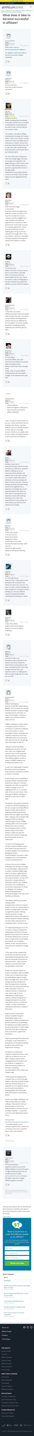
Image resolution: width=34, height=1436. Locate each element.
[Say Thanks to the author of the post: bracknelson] (7, 382)
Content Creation (6, 1386)
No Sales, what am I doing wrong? (14, 1307)
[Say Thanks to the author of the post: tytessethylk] (7, 245)
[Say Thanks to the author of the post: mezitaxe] (7, 288)
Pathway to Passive (7, 1413)
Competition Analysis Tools (9, 1403)
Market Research (6, 1380)
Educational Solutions (8, 1416)
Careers (4, 1335)
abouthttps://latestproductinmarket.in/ (16, 1122)
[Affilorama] (12, 6)
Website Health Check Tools (10, 1406)
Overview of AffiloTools (8, 1396)
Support (27, 3)
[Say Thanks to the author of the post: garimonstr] (7, 635)
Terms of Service (6, 1366)
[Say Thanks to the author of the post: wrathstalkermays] (7, 334)
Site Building (5, 1383)
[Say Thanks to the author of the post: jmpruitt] (7, 183)
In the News (6, 1339)
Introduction (5, 1377)
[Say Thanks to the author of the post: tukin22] (7, 509)
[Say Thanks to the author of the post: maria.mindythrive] (7, 61)
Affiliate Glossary (6, 1357)
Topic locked (7, 1217)
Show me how (17, 1263)
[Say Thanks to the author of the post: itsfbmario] (7, 680)
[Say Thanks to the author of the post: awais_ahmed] (7, 1184)
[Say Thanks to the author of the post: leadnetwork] (7, 93)
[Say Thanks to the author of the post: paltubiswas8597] (7, 1135)
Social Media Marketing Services (14, 1301)
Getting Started (6, 1351)
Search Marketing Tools (8, 1399)
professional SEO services (13, 1176)
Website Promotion (7, 1389)
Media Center (7, 1331)
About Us (5, 1327)
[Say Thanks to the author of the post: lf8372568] (7, 555)
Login (32, 3)
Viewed (6, 1277)
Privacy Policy (5, 1370)
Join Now (4, 1354)
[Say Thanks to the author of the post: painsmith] (7, 600)
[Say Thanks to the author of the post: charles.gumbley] (7, 441)
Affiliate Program (6, 1363)
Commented (7, 1280)
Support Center (6, 1360)
